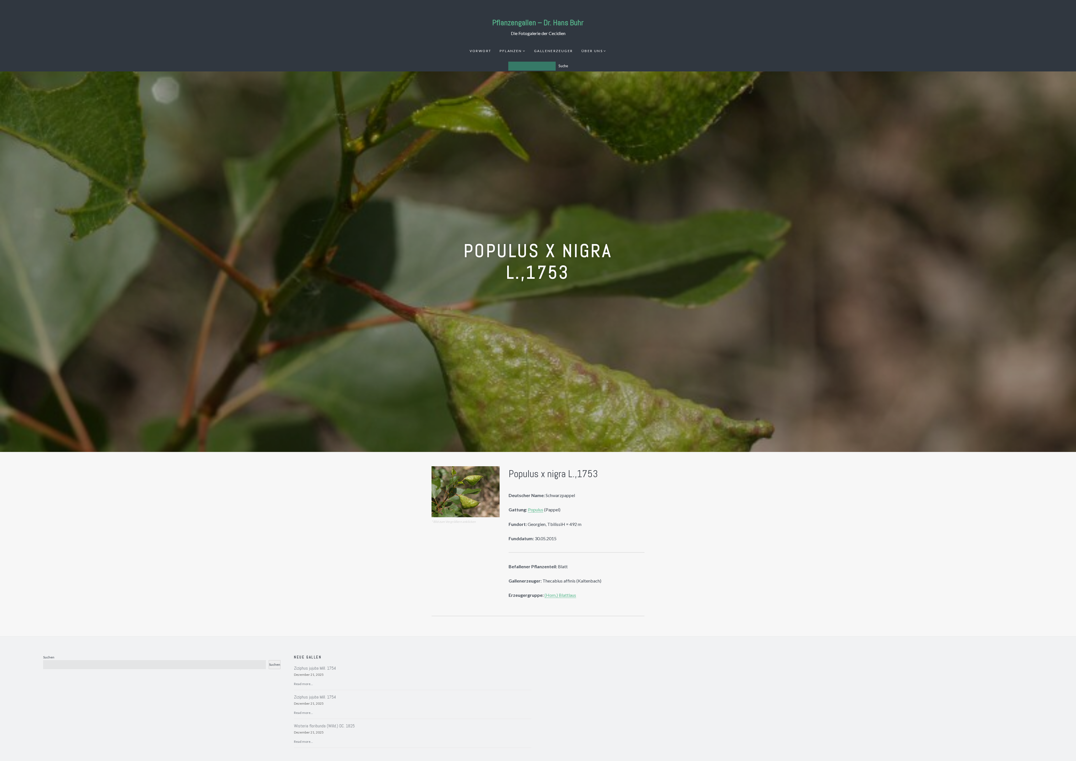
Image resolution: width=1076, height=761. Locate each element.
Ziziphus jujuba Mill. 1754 (315, 668)
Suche (563, 66)
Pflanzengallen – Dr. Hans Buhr (538, 22)
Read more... (303, 684)
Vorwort (480, 51)
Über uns (592, 51)
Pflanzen (511, 51)
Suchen (48, 657)
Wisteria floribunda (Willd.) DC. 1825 (324, 726)
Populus (535, 509)
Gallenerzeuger (553, 51)
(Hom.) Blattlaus (560, 595)
